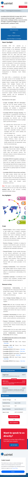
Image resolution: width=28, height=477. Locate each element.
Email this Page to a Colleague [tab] (14, 38)
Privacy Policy (21, 475)
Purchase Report (14, 416)
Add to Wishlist (14, 422)
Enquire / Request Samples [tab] (14, 35)
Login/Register (23, 6)
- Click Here (6, 343)
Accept (13, 471)
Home (2, 10)
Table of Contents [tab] (14, 30)
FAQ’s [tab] (14, 32)
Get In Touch (14, 445)
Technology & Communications (13, 10)
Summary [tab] (14, 27)
